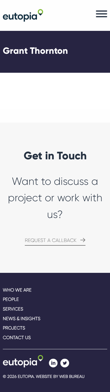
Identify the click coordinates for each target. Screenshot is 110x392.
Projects (14, 328)
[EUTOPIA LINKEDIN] (53, 363)
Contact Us (17, 337)
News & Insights (21, 318)
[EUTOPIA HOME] (23, 361)
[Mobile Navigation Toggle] (101, 15)
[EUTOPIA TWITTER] (64, 363)
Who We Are (17, 290)
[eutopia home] (23, 15)
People (11, 299)
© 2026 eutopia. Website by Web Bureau (44, 376)
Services (13, 309)
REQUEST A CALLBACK (50, 240)
